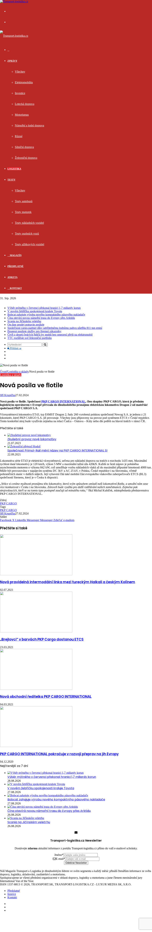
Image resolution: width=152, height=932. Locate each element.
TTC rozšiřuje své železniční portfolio (29, 338)
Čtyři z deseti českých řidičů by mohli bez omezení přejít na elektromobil (49, 334)
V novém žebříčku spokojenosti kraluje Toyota (34, 311)
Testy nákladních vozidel (29, 222)
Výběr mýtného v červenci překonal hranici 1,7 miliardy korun (44, 307)
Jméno (58, 854)
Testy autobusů (23, 201)
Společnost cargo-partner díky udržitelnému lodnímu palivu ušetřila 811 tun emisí (54, 327)
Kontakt (15, 288)
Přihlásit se (15, 348)
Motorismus (22, 114)
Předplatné (15, 266)
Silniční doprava (24, 147)
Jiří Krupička (7, 395)
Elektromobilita (24, 82)
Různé (18, 136)
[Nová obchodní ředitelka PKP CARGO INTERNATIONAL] (36, 688)
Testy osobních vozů (27, 233)
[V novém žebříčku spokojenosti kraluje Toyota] (36, 784)
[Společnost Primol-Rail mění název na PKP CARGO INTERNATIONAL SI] (23, 446)
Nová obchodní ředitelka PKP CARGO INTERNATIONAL (46, 696)
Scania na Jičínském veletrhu (24, 321)
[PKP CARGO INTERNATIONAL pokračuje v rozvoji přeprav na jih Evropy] (36, 746)
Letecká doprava (24, 103)
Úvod (3, 371)
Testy (11, 179)
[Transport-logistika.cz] (14, 35)
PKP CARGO (8, 503)
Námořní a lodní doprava (29, 125)
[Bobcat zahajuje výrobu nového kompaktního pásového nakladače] (47, 795)
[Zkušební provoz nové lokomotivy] (29, 435)
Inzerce (11, 894)
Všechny (20, 71)
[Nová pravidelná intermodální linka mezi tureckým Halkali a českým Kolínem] (36, 574)
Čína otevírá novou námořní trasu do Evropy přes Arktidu (41, 317)
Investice (20, 93)
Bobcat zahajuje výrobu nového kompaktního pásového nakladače (46, 314)
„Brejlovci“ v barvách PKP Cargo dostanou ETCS (42, 639)
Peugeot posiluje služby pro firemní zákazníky (34, 331)
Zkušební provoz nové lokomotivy (31, 439)
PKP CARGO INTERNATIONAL (63, 401)
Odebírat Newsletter (76, 862)
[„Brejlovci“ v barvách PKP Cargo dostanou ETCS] (36, 631)
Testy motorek (23, 212)
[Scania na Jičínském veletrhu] (25, 818)
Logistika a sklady (18, 371)
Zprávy (12, 60)
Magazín (15, 255)
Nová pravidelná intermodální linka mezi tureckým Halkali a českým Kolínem (67, 581)
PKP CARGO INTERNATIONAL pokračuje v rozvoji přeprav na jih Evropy (59, 753)
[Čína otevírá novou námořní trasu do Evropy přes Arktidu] (42, 806)
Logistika (14, 168)
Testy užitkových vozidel (29, 244)
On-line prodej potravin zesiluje (25, 324)
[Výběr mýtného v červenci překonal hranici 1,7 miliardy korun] (45, 772)
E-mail (60, 858)
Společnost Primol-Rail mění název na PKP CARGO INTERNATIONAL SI (57, 450)
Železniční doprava (26, 157)
